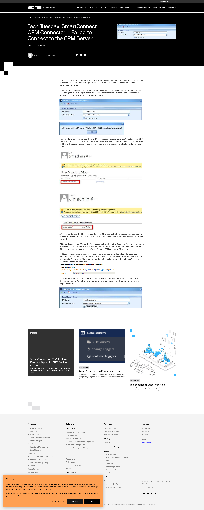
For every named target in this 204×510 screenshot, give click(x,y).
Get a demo (147, 442)
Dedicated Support (114, 487)
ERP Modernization (73, 438)
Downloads (172, 7)
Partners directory (111, 431)
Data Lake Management (39, 447)
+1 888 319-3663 (148, 487)
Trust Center (151, 504)
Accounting (70, 459)
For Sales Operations (74, 456)
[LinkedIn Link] (143, 493)
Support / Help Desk (74, 465)
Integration (32, 431)
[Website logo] (35, 7)
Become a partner (111, 428)
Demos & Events (159, 7)
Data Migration (36, 450)
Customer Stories (95, 7)
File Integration (36, 434)
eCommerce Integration (75, 445)
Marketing (70, 468)
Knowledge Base (126, 7)
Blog (106, 7)
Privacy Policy (140, 504)
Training (114, 7)
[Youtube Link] (156, 493)
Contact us (146, 434)
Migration (31, 444)
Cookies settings (58, 501)
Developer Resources (142, 7)
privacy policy (61, 487)
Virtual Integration (37, 441)
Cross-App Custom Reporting (42, 456)
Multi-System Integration (40, 437)
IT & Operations (72, 462)
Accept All (75, 501)
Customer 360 (71, 435)
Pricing (107, 443)
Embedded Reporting (38, 459)
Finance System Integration (77, 432)
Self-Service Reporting (39, 463)
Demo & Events (112, 454)
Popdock (31, 466)
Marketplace (33, 472)
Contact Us (164, 1)
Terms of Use (46, 489)
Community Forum (113, 484)
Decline (91, 501)
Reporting (32, 453)
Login (173, 1)
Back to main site (50, 7)
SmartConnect (33, 469)
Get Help (107, 481)
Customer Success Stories (117, 457)
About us (146, 428)
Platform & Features (36, 428)
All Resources (81, 7)
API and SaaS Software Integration (80, 442)
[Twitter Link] (148, 493)
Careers (145, 431)
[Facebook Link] (152, 493)
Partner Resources (111, 434)
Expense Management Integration (79, 448)
